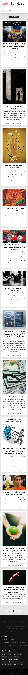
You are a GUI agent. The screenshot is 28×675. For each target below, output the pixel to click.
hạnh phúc (4, 656)
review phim (16, 659)
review (10, 659)
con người (9, 654)
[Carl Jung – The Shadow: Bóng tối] (14, 86)
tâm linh (17, 661)
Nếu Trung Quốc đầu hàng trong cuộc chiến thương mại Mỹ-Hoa (14, 247)
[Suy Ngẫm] (14, 4)
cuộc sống (16, 654)
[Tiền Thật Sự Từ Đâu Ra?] (14, 377)
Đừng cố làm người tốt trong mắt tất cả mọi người (14, 645)
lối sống (10, 656)
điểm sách (20, 664)
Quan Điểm (16, 65)
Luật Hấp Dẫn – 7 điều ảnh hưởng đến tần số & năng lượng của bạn (14, 589)
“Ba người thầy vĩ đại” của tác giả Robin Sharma (14, 642)
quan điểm (4, 659)
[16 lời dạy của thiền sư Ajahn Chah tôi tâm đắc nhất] (14, 482)
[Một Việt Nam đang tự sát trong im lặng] (14, 278)
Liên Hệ (17, 673)
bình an (3, 654)
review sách (4, 661)
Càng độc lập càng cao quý (9, 639)
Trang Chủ (11, 673)
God (21, 654)
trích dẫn (11, 661)
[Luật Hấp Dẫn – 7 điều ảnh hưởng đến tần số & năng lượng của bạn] (14, 577)
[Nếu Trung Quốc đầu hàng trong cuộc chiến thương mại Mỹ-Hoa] (14, 236)
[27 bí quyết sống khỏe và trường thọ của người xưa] (14, 529)
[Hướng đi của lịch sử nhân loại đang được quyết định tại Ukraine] (14, 31)
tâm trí (22, 661)
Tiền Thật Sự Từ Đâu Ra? (14, 397)
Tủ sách (9, 664)
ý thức (14, 664)
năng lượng (16, 656)
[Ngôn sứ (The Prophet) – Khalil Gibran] (14, 145)
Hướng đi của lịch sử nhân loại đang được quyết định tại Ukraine (14, 46)
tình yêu (4, 664)
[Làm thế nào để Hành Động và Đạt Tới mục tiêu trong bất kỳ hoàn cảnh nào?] (14, 432)
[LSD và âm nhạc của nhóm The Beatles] (14, 197)
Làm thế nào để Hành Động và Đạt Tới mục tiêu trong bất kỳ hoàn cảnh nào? (14, 451)
